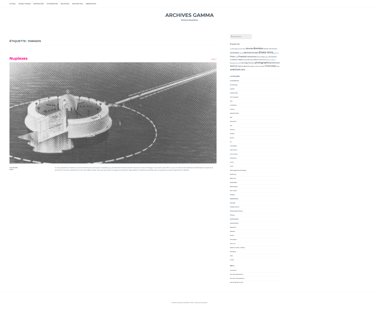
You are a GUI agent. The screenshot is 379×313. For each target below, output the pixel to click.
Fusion (259, 57)
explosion (276, 53)
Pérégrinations (234, 207)
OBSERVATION (91, 4)
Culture (232, 109)
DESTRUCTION (77, 4)
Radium (233, 66)
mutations (273, 59)
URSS (243, 70)
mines (264, 60)
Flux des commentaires (237, 278)
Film (232, 56)
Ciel (231, 101)
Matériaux (233, 174)
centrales (234, 52)
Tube (231, 256)
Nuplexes (18, 58)
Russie (258, 66)
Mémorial (233, 178)
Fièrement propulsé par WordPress (180, 302)
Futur (263, 57)
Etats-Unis (266, 52)
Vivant (232, 260)
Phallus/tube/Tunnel (236, 211)
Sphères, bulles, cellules (237, 247)
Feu (231, 125)
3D (230, 48)
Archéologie (233, 85)
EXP (231, 117)
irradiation (234, 60)
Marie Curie (258, 60)
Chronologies (234, 97)
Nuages (232, 194)
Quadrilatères (234, 223)
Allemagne (235, 48)
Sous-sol (232, 243)
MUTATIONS (65, 4)
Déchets (247, 52)
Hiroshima (273, 57)
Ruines (232, 235)
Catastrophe (234, 93)
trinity (277, 66)
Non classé (233, 190)
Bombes (258, 48)
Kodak (245, 59)
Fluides (232, 133)
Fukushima (251, 57)
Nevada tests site (235, 63)
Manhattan (251, 59)
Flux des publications (236, 274)
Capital (232, 89)
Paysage (232, 203)
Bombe (249, 48)
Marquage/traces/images (238, 170)
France (242, 56)
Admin (11, 169)
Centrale (274, 49)
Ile (230, 142)
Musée (268, 59)
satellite (262, 66)
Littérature (233, 158)
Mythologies (234, 186)
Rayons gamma (244, 66)
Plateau (232, 215)
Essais (255, 52)
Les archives (234, 154)
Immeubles (233, 146)
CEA (270, 48)
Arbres (244, 48)
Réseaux (232, 231)
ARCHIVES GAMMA (189, 15)
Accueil (12, 4)
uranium (235, 69)
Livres (232, 162)
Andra (240, 48)
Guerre (232, 138)
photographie (262, 62)
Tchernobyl (270, 66)
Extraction (233, 121)
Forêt (236, 57)
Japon (240, 60)
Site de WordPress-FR (236, 282)
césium (241, 53)
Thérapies (233, 251)
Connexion (233, 270)
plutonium (275, 63)
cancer (266, 49)
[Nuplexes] (113, 163)
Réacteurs (233, 227)
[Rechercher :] (241, 36)
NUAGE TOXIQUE (25, 4)
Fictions (232, 129)
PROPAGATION (38, 4)
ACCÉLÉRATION (52, 4)
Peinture (251, 63)
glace (266, 57)
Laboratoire (233, 150)
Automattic (204, 302)
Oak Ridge (244, 63)
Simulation (233, 239)
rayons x (253, 66)
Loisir (231, 166)
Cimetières (233, 105)
